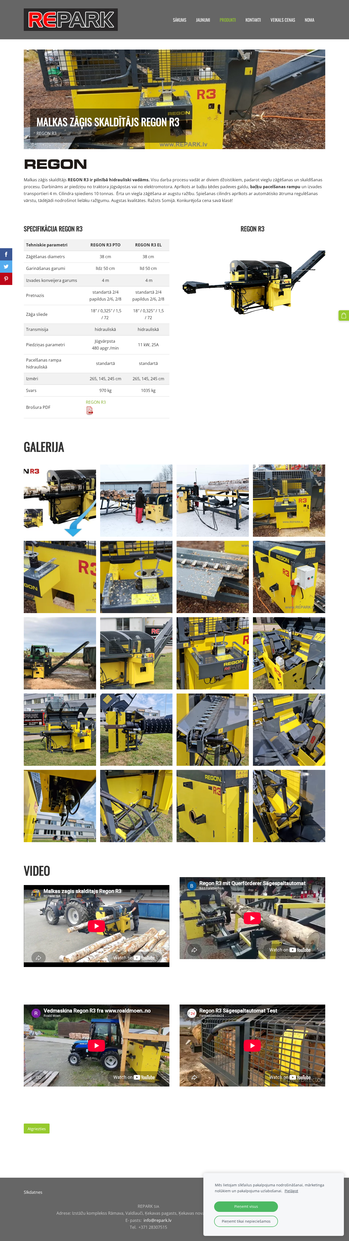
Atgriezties (37, 1128)
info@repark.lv (157, 1220)
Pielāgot (291, 1190)
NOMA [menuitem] (309, 20)
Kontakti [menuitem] (253, 20)
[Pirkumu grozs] (344, 315)
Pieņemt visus (246, 1206)
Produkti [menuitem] (228, 20)
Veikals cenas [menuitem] (283, 20)
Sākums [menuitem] (179, 20)
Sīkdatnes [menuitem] (33, 1192)
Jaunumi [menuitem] (203, 20)
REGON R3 (96, 402)
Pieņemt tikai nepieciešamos (246, 1221)
